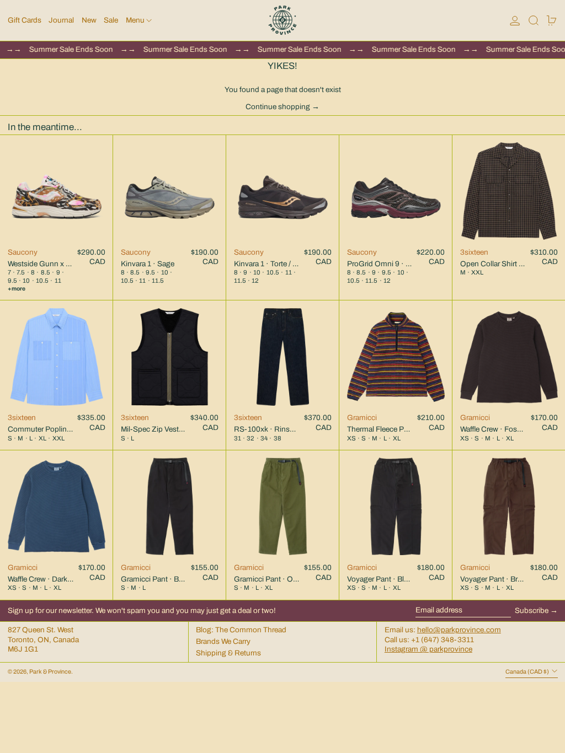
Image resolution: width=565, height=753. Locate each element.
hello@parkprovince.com (459, 630)
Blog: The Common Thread (241, 630)
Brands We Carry (223, 641)
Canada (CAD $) (527, 672)
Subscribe (531, 610)
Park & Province (50, 672)
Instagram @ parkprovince (428, 649)
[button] (533, 20)
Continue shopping (278, 107)
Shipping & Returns (228, 653)
